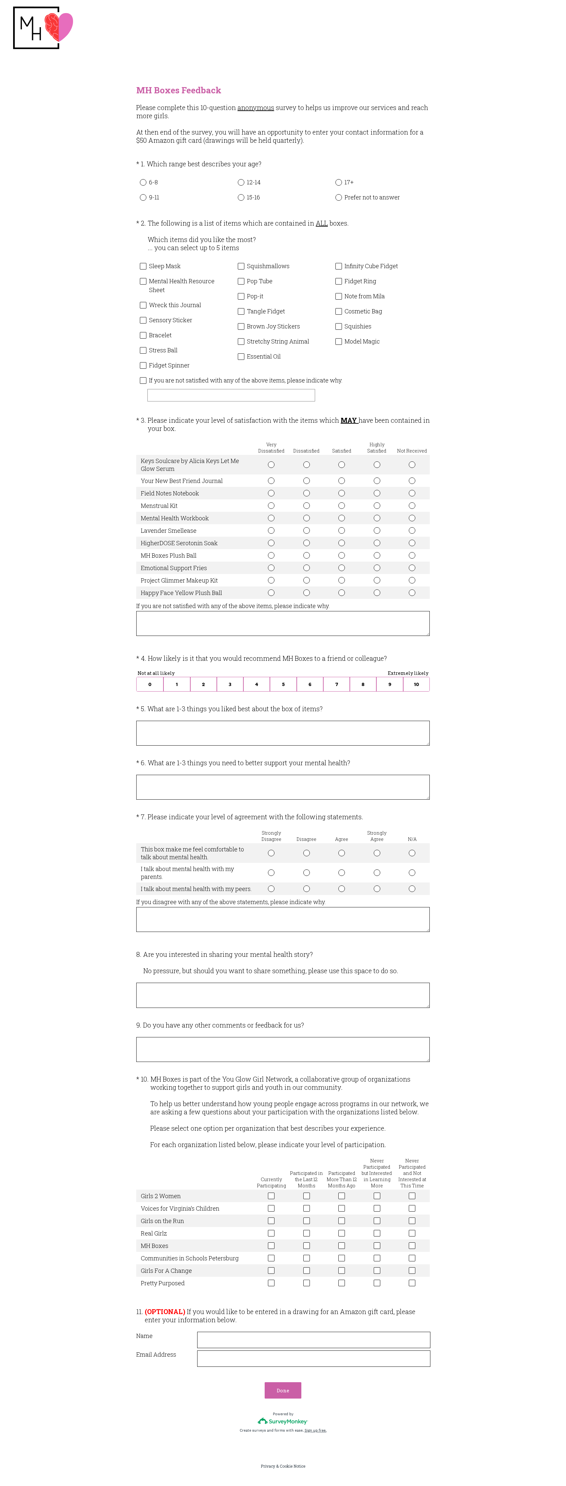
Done (283, 1390)
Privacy (268, 1466)
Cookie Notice (292, 1466)
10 (416, 684)
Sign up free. (316, 1430)
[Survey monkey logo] (283, 1421)
